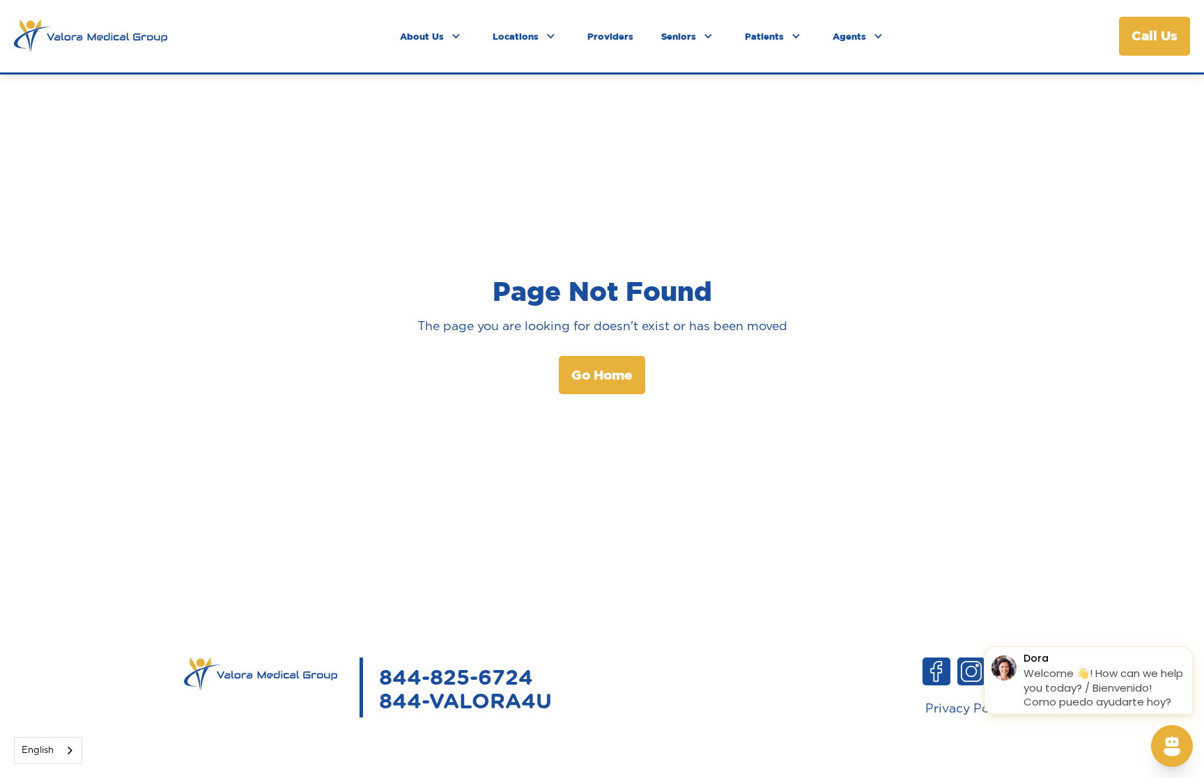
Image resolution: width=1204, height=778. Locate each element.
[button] (432, 36)
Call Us (1155, 35)
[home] (90, 37)
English (38, 750)
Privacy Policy (967, 709)
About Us (422, 36)
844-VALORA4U (465, 702)
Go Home (602, 374)
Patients (764, 36)
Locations (516, 36)
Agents (849, 36)
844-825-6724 (456, 678)
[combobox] (48, 750)
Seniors (678, 36)
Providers (610, 36)
